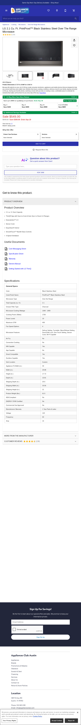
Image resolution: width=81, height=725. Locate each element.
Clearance (14, 668)
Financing (14, 674)
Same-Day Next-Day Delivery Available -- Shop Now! (40, 3)
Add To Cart (41, 144)
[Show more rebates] (77, 106)
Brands (13, 663)
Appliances (6, 24)
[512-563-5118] (65, 10)
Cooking (13, 24)
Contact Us (15, 683)
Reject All (71, 720)
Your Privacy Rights (9, 720)
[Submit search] (75, 18)
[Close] (77, 712)
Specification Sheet (16, 254)
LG (11, 123)
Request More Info (42, 150)
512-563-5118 (21, 705)
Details (73, 97)
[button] (6, 10)
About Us (14, 680)
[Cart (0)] (73, 10)
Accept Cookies (57, 720)
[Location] (56, 10)
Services (14, 677)
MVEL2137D (11, 126)
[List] (48, 10)
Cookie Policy (37, 716)
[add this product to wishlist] (74, 45)
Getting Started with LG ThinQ (20, 269)
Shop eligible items (70, 101)
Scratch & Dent (16, 671)
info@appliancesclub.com (25, 708)
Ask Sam (40, 172)
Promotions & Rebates (19, 666)
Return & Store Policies (19, 685)
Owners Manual (15, 264)
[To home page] (20, 10)
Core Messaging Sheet (17, 249)
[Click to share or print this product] (74, 40)
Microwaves (22, 24)
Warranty (12, 259)
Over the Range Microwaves (36, 24)
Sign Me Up (40, 637)
